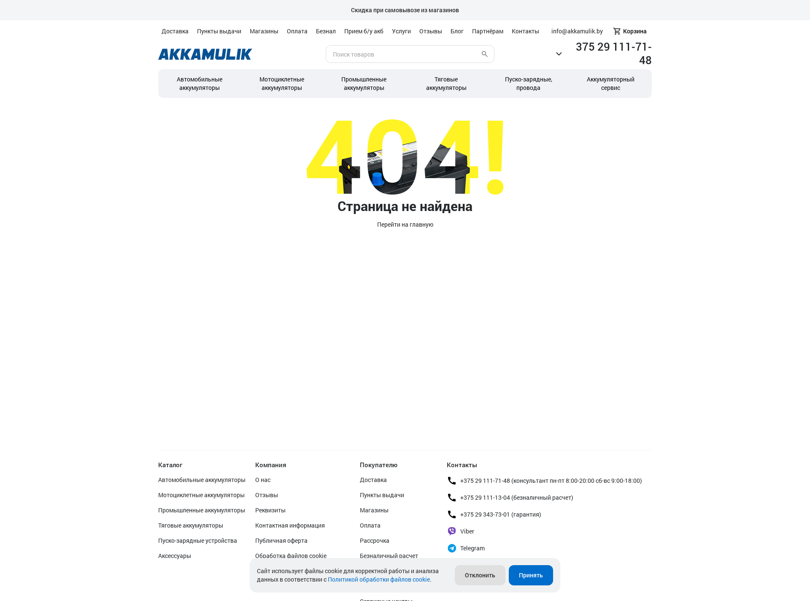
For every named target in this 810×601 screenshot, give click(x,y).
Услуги (401, 31)
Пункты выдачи (219, 31)
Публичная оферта (281, 540)
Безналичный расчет (389, 556)
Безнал (326, 31)
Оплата (297, 31)
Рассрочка (374, 540)
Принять (531, 575)
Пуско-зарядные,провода (528, 83)
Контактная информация (290, 525)
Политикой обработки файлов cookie (379, 579)
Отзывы (430, 31)
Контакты (525, 31)
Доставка (175, 31)
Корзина (635, 31)
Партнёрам (487, 31)
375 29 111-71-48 (614, 53)
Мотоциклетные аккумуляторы (281, 83)
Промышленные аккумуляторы (363, 83)
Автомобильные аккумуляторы (199, 83)
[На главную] (205, 54)
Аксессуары (174, 556)
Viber (467, 531)
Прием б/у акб (363, 31)
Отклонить (480, 575)
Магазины (264, 31)
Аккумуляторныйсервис (610, 83)
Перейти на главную (405, 224)
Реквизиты (270, 510)
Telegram (472, 548)
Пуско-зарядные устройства (197, 540)
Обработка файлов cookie (291, 556)
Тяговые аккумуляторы (190, 525)
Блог (457, 31)
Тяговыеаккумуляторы (446, 83)
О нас (262, 480)
